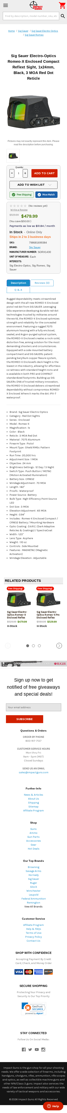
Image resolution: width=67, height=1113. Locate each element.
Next (59, 645)
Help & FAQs (33, 929)
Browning (33, 867)
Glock (33, 886)
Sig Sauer (33, 879)
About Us (33, 798)
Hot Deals (33, 848)
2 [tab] (33, 645)
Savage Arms (33, 871)
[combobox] (31, 16)
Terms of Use (33, 932)
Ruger (33, 882)
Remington (33, 902)
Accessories (33, 840)
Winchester (33, 890)
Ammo (33, 833)
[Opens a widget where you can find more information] (53, 1106)
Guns (33, 829)
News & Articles (33, 794)
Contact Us (33, 940)
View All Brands (33, 906)
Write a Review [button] (19, 209)
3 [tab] (39, 645)
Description (18, 282)
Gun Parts (33, 836)
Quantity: (19, 167)
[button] (33, 1008)
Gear (33, 844)
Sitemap (33, 806)
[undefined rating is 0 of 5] (18, 205)
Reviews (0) (42, 282)
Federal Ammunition (33, 898)
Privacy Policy (33, 936)
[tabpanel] (19, 614)
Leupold (33, 894)
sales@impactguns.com (33, 772)
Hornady (33, 875)
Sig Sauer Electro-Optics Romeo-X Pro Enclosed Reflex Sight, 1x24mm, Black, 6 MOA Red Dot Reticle (48, 619)
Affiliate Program (33, 810)
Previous (8, 645)
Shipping (33, 802)
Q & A (18, 289)
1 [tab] (27, 645)
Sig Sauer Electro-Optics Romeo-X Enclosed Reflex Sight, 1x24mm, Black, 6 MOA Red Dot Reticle (17, 619)
